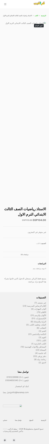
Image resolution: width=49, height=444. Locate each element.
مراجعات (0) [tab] (24, 254)
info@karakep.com (20, 392)
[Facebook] (14, 440)
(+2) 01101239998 (15, 377)
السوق (31, 420)
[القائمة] (5, 4)
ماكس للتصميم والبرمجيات (13, 431)
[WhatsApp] (5, 440)
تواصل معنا (18, 420)
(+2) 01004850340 (14, 380)
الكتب (38, 243)
